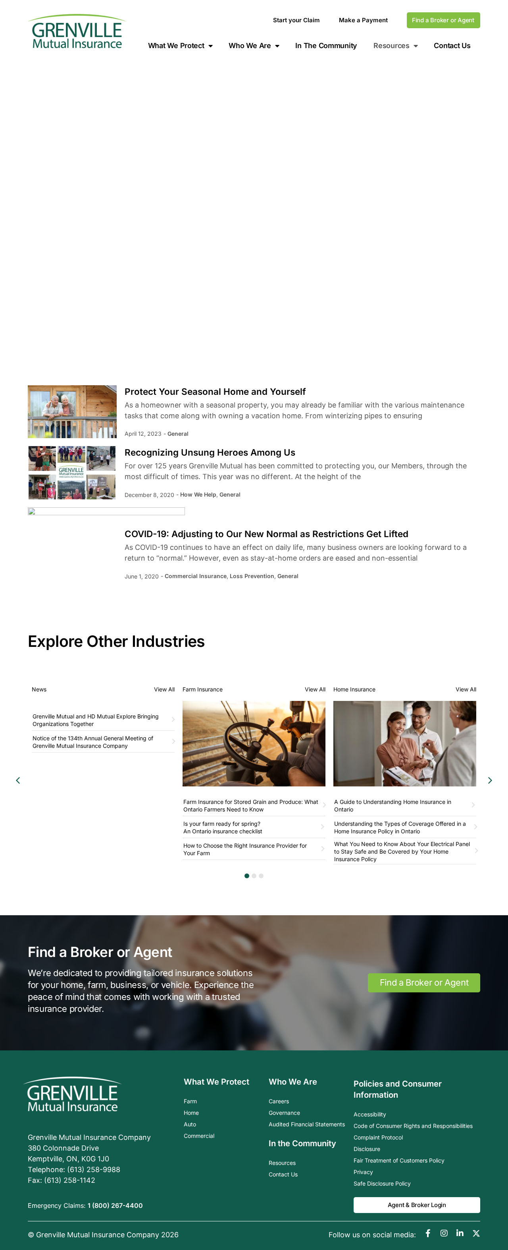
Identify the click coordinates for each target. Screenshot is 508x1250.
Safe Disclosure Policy (382, 1183)
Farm (190, 1101)
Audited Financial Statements (307, 1124)
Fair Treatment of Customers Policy (399, 1160)
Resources (282, 1162)
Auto (190, 1124)
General (178, 433)
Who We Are (250, 45)
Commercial (199, 1135)
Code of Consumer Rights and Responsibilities (413, 1125)
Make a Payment (363, 20)
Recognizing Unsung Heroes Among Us (210, 452)
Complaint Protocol (378, 1137)
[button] (490, 780)
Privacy (363, 1171)
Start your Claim (296, 20)
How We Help (198, 494)
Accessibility (370, 1114)
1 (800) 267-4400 (115, 1205)
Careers (279, 1101)
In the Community (302, 1143)
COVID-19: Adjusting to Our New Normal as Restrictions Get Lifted (266, 533)
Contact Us (452, 45)
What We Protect (176, 45)
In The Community (326, 45)
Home (191, 1112)
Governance (284, 1112)
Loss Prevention (252, 576)
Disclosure (367, 1148)
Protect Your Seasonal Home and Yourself (215, 391)
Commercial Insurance (196, 576)
